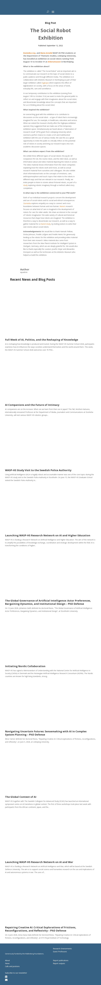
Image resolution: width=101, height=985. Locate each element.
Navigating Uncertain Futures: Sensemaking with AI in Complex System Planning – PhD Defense (46, 733)
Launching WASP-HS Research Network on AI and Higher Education (47, 535)
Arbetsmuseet (54, 62)
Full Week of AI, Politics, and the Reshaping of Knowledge (41, 339)
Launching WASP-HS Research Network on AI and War (39, 862)
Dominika (27, 203)
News (7, 963)
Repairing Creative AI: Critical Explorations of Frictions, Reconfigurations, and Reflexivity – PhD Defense (40, 929)
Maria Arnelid (46, 53)
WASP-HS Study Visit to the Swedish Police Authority (38, 470)
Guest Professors (60, 951)
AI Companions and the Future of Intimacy (32, 405)
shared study (45, 224)
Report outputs (59, 963)
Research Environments (62, 948)
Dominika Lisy (29, 53)
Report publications (60, 960)
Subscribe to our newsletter (16, 973)
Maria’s (62, 206)
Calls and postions (12, 966)
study (25, 185)
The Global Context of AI (20, 797)
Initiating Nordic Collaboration (25, 666)
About (7, 960)
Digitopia (45, 83)
